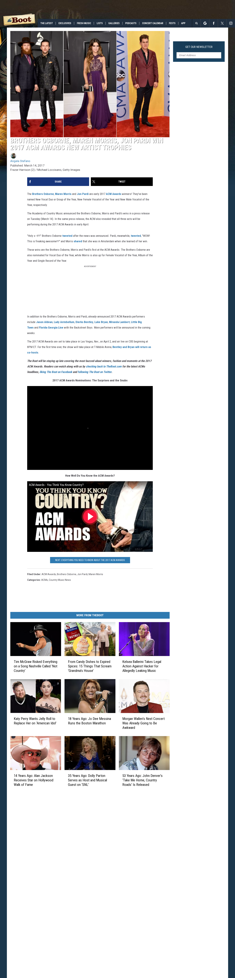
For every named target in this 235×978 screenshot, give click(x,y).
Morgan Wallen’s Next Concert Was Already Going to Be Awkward (143, 723)
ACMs (44, 580)
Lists (100, 23)
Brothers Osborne (43, 194)
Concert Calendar (152, 23)
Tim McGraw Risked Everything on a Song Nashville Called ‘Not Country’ (35, 666)
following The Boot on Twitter (94, 372)
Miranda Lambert (119, 322)
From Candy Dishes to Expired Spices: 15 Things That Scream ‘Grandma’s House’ (89, 666)
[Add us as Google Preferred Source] (205, 23)
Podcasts (130, 23)
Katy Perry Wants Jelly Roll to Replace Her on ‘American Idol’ (35, 721)
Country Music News (60, 580)
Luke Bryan (101, 322)
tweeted (67, 235)
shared (78, 241)
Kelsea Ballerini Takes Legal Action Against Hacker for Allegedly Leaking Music (141, 666)
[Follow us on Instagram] (231, 23)
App (183, 23)
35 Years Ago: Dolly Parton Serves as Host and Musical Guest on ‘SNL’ (87, 780)
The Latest (46, 23)
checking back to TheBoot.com (104, 366)
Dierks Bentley (84, 322)
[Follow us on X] (222, 23)
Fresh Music (84, 23)
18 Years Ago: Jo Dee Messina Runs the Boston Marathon (89, 721)
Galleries (114, 23)
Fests (172, 23)
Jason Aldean (44, 322)
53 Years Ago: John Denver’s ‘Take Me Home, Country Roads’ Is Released (142, 780)
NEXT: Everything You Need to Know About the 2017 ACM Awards (90, 560)
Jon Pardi (83, 194)
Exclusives (64, 23)
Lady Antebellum (64, 322)
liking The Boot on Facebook (56, 372)
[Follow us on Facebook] (213, 23)
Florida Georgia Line (51, 327)
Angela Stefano (20, 161)
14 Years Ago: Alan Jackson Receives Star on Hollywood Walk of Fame (33, 780)
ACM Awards (113, 194)
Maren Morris (63, 194)
